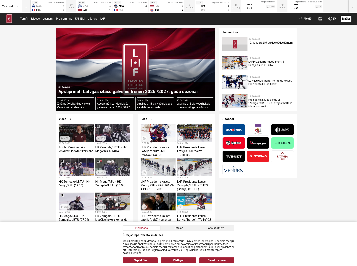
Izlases (35, 18)
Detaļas (178, 227)
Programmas (64, 18)
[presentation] (26, 6)
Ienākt (346, 18)
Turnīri (24, 18)
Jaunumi (48, 18)
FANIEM (80, 18)
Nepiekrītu (140, 260)
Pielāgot (178, 260)
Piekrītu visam (217, 260)
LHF (102, 18)
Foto (144, 119)
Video (63, 119)
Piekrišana (141, 227)
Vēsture (92, 18)
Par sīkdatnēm (215, 227)
